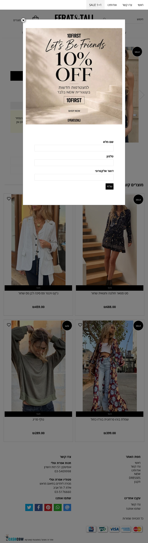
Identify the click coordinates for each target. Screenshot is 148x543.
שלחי (109, 186)
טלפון (110, 156)
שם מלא (108, 142)
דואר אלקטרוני (104, 171)
